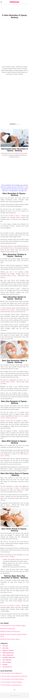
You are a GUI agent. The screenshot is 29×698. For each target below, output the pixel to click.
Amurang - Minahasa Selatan (8, 652)
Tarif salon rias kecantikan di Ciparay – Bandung (13, 605)
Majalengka (4, 664)
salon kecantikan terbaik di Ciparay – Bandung (15, 154)
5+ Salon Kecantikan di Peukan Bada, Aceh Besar (12, 679)
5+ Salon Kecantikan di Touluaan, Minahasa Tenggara (13, 625)
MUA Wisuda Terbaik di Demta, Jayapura (10, 639)
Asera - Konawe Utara (6, 660)
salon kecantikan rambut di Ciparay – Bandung (14, 309)
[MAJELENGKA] (14, 2)
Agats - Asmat (5, 645)
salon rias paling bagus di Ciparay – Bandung (12, 488)
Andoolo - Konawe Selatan (7, 655)
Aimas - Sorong (5, 648)
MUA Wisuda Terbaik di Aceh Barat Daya (10, 631)
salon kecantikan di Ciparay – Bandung (15, 216)
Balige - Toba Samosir (6, 662)
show (17, 124)
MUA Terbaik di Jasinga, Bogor (7, 628)
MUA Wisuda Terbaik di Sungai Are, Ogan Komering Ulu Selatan (13, 635)
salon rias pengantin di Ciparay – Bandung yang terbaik (14, 417)
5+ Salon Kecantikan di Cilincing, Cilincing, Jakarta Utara (13, 676)
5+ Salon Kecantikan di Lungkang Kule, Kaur (11, 685)
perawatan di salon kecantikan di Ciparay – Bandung (14, 247)
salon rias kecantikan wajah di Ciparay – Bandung (14, 381)
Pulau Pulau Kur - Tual (7, 667)
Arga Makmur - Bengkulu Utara (8, 657)
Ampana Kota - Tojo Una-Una (8, 650)
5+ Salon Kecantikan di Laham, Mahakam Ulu (11, 673)
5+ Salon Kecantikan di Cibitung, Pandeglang (11, 682)
